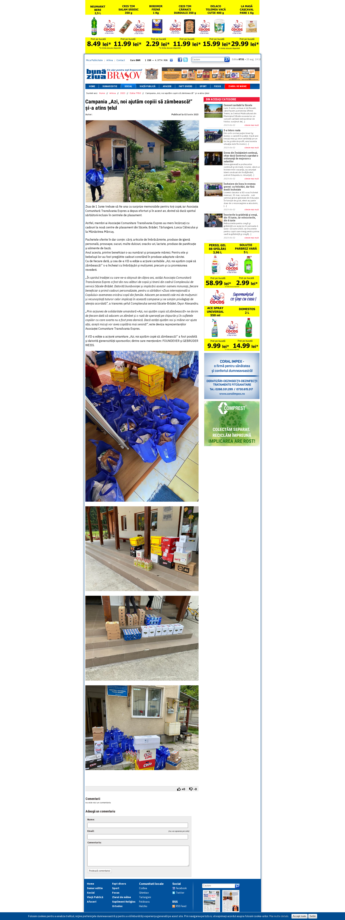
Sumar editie (109, 86)
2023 (122, 93)
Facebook (181, 888)
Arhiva (109, 60)
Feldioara (144, 901)
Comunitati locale (151, 884)
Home (92, 86)
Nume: (91, 819)
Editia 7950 (135, 93)
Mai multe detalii (278, 916)
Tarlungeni (145, 897)
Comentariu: (94, 842)
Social (128, 86)
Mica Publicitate (94, 60)
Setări (313, 916)
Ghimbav (144, 892)
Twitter (180, 892)
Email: (90, 831)
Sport (203, 86)
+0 (183, 789)
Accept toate (299, 916)
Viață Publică (147, 86)
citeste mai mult (252, 125)
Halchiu (143, 906)
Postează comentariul (99, 871)
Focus (217, 86)
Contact (120, 60)
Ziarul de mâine (237, 86)
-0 (195, 789)
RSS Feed (181, 906)
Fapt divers (185, 86)
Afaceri (167, 86)
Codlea (143, 888)
